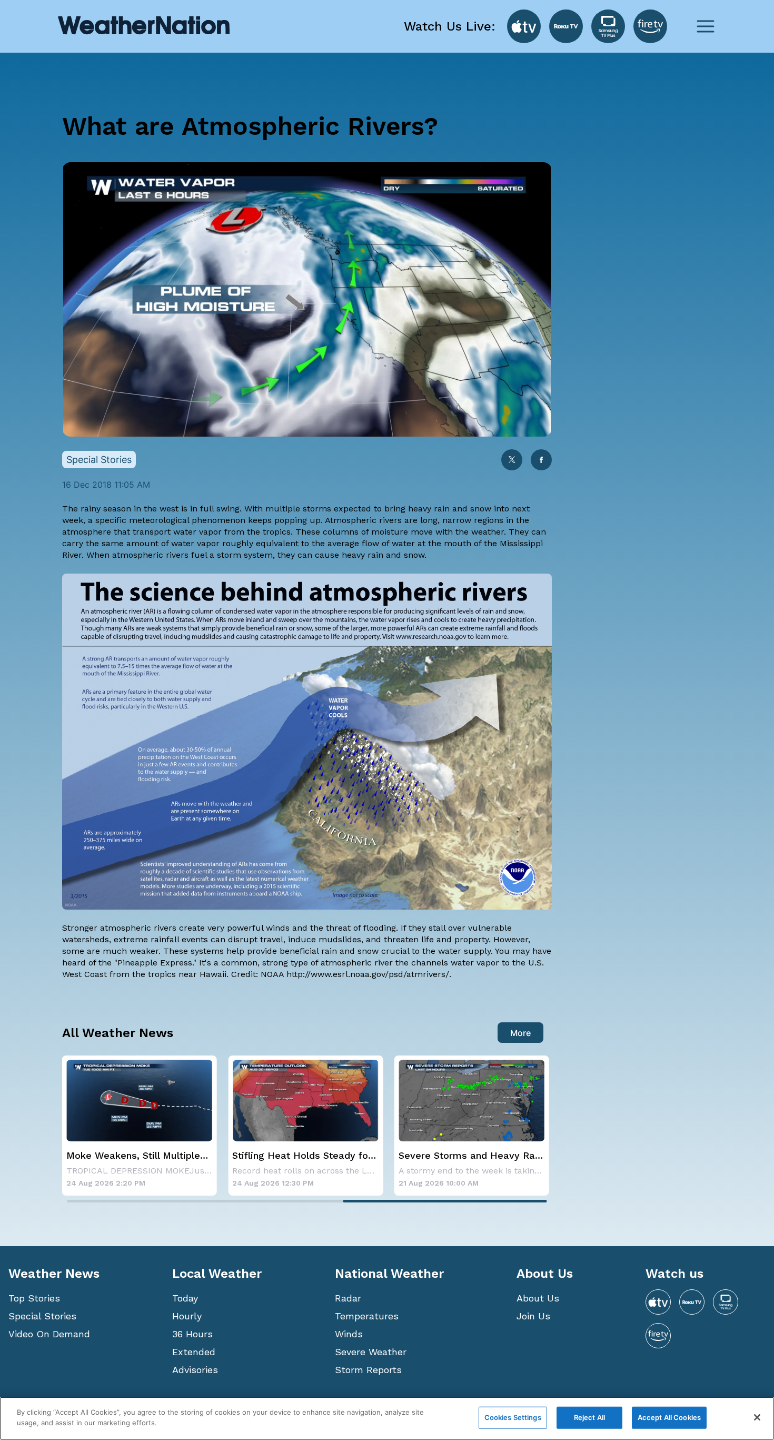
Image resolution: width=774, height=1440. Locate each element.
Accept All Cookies (669, 1417)
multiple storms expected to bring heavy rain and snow (378, 509)
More (520, 1033)
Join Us (533, 1315)
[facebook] (541, 460)
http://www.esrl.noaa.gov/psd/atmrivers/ (366, 974)
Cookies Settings (512, 1417)
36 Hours (192, 1333)
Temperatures (367, 1315)
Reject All (589, 1417)
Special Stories (42, 1315)
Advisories (195, 1369)
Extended (193, 1351)
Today (185, 1298)
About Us (538, 1298)
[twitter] (511, 460)
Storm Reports (368, 1369)
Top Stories (34, 1298)
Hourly (187, 1315)
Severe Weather (370, 1351)
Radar (348, 1298)
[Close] (757, 1417)
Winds (349, 1333)
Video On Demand (49, 1333)
